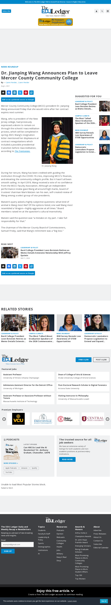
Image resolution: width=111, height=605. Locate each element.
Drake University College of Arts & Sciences (77, 378)
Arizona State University (68, 388)
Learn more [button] (72, 601)
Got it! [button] (104, 601)
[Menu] (108, 11)
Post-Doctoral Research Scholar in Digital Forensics (82, 385)
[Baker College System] (68, 418)
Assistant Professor (12, 374)
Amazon (24, 468)
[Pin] (26, 92)
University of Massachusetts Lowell (73, 399)
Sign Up (8, 551)
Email (3, 540)
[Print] (3, 92)
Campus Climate (82, 116)
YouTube (9, 472)
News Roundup (9, 66)
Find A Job (84, 359)
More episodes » (11, 463)
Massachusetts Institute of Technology (20, 401)
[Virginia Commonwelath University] (18, 418)
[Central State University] (93, 418)
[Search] (102, 11)
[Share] (9, 92)
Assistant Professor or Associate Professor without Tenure (27, 397)
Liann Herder (11, 82)
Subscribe (6, 11)
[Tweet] (20, 92)
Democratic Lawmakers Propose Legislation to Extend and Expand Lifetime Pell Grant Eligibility (85, 149)
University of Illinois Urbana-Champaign (21, 378)
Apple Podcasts (11, 468)
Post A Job (101, 359)
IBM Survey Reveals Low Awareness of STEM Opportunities (84, 135)
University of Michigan (13, 388)
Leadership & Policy (29, 248)
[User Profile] (96, 11)
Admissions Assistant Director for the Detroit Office (27, 385)
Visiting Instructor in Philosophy (73, 396)
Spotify (34, 468)
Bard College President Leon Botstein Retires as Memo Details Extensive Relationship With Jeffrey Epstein (46, 253)
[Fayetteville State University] (43, 418)
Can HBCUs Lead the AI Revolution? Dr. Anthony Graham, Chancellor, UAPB (37, 450)
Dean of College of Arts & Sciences (74, 374)
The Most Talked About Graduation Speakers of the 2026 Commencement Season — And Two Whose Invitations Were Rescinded (85, 120)
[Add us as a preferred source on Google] (31, 92)
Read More (67, 459)
